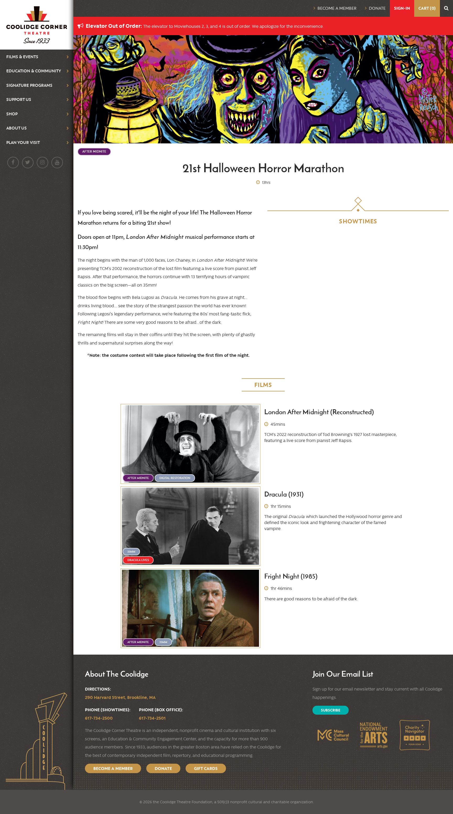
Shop (12, 113)
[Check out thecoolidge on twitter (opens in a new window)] (28, 162)
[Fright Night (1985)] (190, 608)
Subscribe (330, 710)
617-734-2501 (152, 718)
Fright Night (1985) (290, 576)
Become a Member (337, 8)
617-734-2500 (99, 718)
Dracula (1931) (284, 494)
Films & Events (22, 56)
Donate (377, 8)
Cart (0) (427, 8)
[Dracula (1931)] (190, 526)
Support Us (18, 99)
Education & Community (33, 70)
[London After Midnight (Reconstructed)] (190, 444)
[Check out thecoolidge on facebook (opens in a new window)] (13, 162)
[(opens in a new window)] (332, 735)
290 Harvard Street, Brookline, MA (120, 697)
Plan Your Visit (23, 142)
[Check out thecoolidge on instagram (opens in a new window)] (42, 162)
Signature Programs (29, 85)
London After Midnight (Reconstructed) (319, 412)
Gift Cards (206, 768)
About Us (16, 128)
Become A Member (113, 768)
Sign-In (402, 8)
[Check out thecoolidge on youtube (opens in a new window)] (57, 162)
